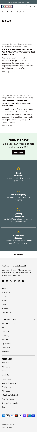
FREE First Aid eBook (10, 395)
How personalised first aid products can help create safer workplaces (16, 103)
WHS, (15, 95)
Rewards (5, 351)
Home (4, 296)
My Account (6, 343)
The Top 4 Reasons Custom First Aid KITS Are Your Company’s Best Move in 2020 (18, 51)
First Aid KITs (6, 11)
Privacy (9, 427)
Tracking (5, 335)
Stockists (5, 375)
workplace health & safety (24, 98)
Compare (5, 331)
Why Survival (7, 367)
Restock (5, 308)
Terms (4, 427)
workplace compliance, (25, 95)
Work (4, 304)
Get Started (18, 152)
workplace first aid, (8, 98)
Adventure (6, 292)
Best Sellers (6, 312)
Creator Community (10, 403)
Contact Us (5, 32)
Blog (3, 407)
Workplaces (6, 387)
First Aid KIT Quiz (8, 323)
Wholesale (6, 391)
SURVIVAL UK (10, 424)
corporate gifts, (7, 95)
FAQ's (4, 327)
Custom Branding (9, 383)
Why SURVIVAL (6, 22)
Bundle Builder (7, 37)
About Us (5, 17)
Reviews (5, 371)
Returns (5, 339)
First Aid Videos (8, 399)
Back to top (18, 254)
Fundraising (6, 379)
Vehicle (5, 300)
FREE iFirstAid (6, 27)
